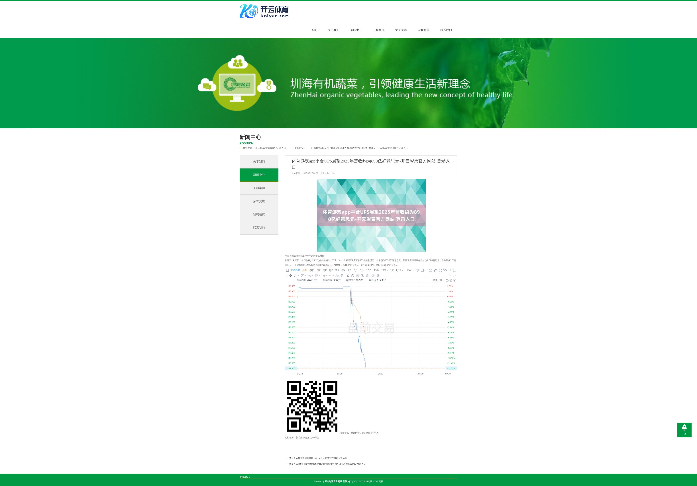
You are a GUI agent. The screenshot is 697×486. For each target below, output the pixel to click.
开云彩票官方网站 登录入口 (270, 148)
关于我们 (333, 30)
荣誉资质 (401, 30)
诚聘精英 (423, 30)
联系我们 (446, 30)
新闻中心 (356, 30)
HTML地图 (378, 481)
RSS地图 (368, 481)
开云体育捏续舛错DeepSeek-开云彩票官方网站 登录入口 (320, 458)
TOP (684, 434)
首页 (314, 30)
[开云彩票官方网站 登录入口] (265, 19)
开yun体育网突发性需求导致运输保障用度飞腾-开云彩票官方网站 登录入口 (330, 464)
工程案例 (378, 30)
